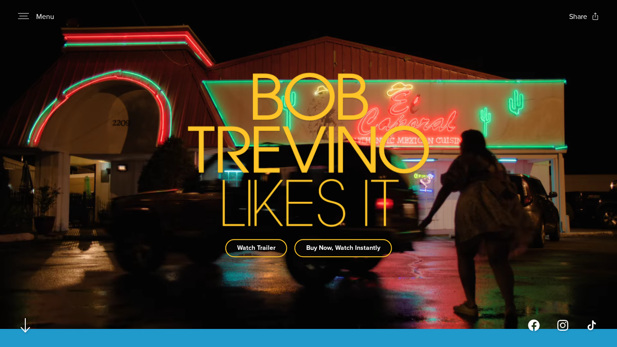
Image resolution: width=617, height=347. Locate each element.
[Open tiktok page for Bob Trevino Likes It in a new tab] (591, 325)
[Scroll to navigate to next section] (25, 325)
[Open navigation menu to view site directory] (23, 16)
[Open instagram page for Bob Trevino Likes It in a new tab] (563, 325)
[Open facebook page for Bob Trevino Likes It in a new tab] (534, 325)
